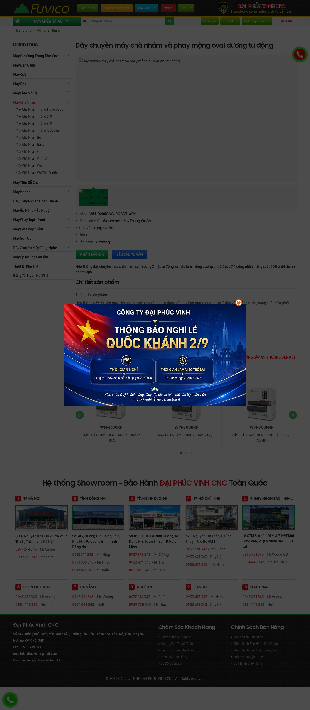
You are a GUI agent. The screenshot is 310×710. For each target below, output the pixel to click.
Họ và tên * (148, 323)
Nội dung (146, 376)
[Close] (266, 301)
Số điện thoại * (150, 342)
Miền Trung (204, 367)
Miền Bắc (153, 367)
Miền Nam (257, 367)
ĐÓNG (258, 405)
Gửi (148, 405)
